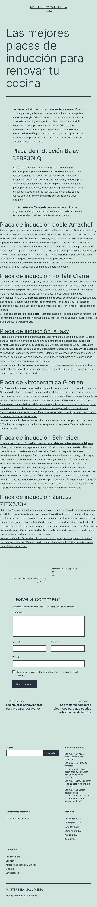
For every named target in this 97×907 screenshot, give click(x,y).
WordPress (32, 895)
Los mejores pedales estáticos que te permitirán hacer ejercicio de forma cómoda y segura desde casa (77, 795)
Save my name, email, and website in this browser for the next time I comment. (47, 673)
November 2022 (73, 822)
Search (9, 747)
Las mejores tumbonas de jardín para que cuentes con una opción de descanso (77, 773)
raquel (54, 575)
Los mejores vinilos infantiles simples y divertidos (74, 757)
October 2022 (72, 827)
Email (54, 642)
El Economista (13, 856)
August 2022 (71, 835)
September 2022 (73, 831)
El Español (11, 860)
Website (16, 657)
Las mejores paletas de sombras (76, 764)
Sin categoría (12, 873)
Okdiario (10, 869)
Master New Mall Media (48, 7)
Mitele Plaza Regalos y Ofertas (21, 865)
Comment (18, 612)
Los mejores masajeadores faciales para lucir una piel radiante (78, 784)
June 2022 (70, 839)
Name (16, 642)
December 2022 (73, 818)
